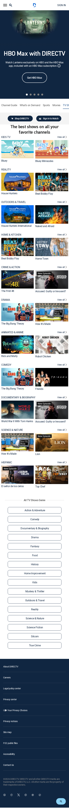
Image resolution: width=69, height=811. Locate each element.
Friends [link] (39, 389)
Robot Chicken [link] (43, 356)
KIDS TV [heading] (5, 137)
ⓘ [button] (59, 66)
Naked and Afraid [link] (44, 226)
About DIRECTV (10, 666)
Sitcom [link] (35, 636)
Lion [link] (37, 454)
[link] (17, 149)
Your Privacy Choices (17, 710)
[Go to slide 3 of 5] (34, 95)
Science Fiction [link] (35, 627)
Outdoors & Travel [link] (35, 600)
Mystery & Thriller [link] (34, 591)
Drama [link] (35, 537)
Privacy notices (10, 721)
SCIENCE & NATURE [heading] (12, 430)
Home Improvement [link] (35, 573)
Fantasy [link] (34, 546)
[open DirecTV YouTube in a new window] (32, 795)
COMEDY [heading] (6, 365)
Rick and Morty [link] (9, 356)
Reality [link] (35, 609)
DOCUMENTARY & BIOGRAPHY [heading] (18, 397)
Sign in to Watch (51, 118)
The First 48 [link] (7, 291)
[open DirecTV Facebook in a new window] (11, 795)
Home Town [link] (41, 258)
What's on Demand (30, 105)
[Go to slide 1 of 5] (27, 95)
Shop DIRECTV (22, 118)
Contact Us (8, 764)
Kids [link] (34, 582)
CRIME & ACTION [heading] (10, 267)
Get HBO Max (34, 77)
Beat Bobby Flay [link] (44, 193)
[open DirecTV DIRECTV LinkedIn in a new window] (4, 795)
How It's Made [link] (43, 323)
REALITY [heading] (6, 169)
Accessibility (9, 754)
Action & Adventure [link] (35, 510)
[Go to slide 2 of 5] (31, 95)
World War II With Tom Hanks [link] (17, 421)
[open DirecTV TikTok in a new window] (40, 795)
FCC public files (10, 743)
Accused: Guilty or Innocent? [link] (50, 291)
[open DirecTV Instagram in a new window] (25, 795)
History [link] (35, 564)
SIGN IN (61, 5)
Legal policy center (12, 688)
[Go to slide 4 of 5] (38, 95)
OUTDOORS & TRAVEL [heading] (13, 202)
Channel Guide (9, 105)
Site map (7, 732)
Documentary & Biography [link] (35, 528)
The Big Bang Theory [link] (12, 323)
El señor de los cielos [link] (12, 486)
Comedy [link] (34, 519)
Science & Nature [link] (35, 618)
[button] (5, 5)
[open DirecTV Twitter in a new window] (18, 795)
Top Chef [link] (40, 486)
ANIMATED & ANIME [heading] (12, 332)
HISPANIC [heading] (6, 462)
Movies (56, 105)
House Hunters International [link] (16, 226)
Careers (7, 677)
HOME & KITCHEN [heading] (11, 234)
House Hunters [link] (9, 193)
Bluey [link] (4, 160)
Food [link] (35, 555)
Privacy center (10, 699)
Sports (46, 105)
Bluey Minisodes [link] (44, 161)
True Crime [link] (35, 645)
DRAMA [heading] (5, 300)
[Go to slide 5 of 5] (42, 95)
